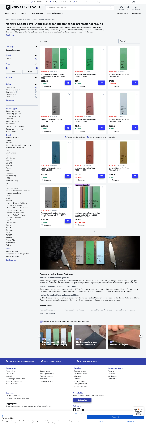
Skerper (9, 227)
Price (8, 64)
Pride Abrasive (11, 222)
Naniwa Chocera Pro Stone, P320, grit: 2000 (119, 169)
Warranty (77, 376)
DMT (7, 155)
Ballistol (9, 143)
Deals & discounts (54, 13)
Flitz (7, 171)
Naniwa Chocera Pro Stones (17, 208)
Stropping (9, 119)
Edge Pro (9, 160)
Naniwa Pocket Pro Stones (16, 215)
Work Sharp (10, 243)
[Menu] (142, 407)
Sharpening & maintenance (15, 379)
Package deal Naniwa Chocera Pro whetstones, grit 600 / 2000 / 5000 (53, 215)
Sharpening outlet (12, 256)
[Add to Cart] (68, 83)
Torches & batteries (46, 376)
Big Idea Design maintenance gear (18, 145)
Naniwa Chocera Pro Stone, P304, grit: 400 (119, 75)
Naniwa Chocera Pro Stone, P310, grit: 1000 (85, 75)
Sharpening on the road (14, 129)
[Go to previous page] (86, 232)
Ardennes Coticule (12, 138)
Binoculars (43, 379)
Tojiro (8, 232)
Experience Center (80, 374)
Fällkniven (9, 165)
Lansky (8, 196)
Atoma (8, 140)
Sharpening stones (13, 50)
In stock (9, 78)
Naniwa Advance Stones (15, 213)
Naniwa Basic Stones (14, 205)
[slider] (7, 68)
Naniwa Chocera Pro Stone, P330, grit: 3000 (85, 120)
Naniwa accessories (14, 217)
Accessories (10, 124)
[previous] (43, 336)
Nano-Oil (9, 220)
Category (9, 47)
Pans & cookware (12, 384)
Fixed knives (10, 374)
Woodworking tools (46, 381)
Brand (8, 55)
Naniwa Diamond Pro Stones (17, 203)
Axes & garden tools (47, 374)
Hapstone (9, 173)
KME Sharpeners (12, 188)
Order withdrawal (80, 381)
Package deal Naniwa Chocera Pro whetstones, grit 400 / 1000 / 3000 (53, 76)
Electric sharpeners (13, 116)
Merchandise (112, 376)
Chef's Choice (11, 153)
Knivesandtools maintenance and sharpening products (18, 192)
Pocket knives (10, 371)
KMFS (8, 186)
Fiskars (8, 168)
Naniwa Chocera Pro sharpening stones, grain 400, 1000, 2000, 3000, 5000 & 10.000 (87, 215)
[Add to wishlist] (69, 48)
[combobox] (129, 41)
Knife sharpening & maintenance (20, 19)
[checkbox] (36, 58)
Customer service (80, 371)
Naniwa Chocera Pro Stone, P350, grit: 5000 (51, 120)
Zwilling (8, 245)
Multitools (9, 376)
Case (7, 150)
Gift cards (111, 374)
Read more (10, 35)
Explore (23, 13)
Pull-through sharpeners (15, 126)
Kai (7, 183)
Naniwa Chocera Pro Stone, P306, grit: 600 (51, 169)
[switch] (138, 413)
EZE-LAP (9, 163)
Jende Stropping (12, 181)
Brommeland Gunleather (15, 148)
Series (8, 84)
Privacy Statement (80, 384)
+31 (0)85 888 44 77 (14, 396)
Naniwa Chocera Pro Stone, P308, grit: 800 (85, 169)
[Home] (23, 7)
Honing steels (11, 131)
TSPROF (9, 235)
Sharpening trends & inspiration (17, 254)
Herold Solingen (12, 176)
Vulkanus (9, 238)
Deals (8, 249)
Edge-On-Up (10, 158)
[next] (136, 336)
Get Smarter (11, 260)
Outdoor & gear (45, 371)
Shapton (9, 225)
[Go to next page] (94, 232)
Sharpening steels (12, 121)
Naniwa (34, 19)
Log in (128, 9)
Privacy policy (79, 414)
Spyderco (9, 230)
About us (111, 371)
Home (7, 19)
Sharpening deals (12, 251)
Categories (9, 13)
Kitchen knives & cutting (14, 381)
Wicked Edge (11, 240)
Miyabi (8, 198)
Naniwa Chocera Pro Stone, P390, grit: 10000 (119, 120)
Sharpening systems (13, 114)
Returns (77, 379)
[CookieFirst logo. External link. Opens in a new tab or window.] (2, 416)
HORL (8, 178)
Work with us (112, 379)
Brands (9, 135)
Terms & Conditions (80, 386)
